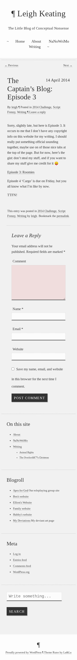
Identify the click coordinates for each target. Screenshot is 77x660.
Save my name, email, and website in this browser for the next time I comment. (37, 377)
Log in (17, 553)
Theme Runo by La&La (57, 652)
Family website (22, 508)
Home (20, 41)
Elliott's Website (22, 502)
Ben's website (21, 496)
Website (18, 349)
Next (67, 65)
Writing (35, 47)
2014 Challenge (42, 107)
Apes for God (20, 490)
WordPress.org (21, 572)
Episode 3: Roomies (20, 172)
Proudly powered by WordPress (23, 652)
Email (18, 329)
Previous (11, 65)
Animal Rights (26, 452)
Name (18, 309)
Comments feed (22, 566)
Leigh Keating (41, 13)
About (36, 41)
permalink (63, 216)
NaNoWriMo (59, 41)
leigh (15, 107)
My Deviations (21, 520)
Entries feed (20, 560)
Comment (19, 261)
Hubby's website (22, 514)
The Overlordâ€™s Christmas (34, 457)
